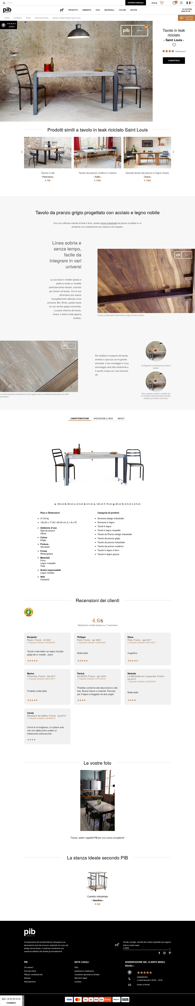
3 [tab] (14, 78)
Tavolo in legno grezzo (108, 554)
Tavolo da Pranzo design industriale (115, 534)
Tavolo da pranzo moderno (111, 546)
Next (149, 71)
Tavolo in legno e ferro (108, 550)
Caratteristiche (80, 418)
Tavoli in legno (104, 526)
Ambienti (86, 10)
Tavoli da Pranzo (42, 17)
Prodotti (73, 10)
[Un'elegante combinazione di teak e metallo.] (156, 351)
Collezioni (18, 17)
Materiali (109, 10)
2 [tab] (14, 65)
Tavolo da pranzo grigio (109, 538)
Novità (133, 10)
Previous (3, 71)
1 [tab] (14, 51)
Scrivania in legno (106, 522)
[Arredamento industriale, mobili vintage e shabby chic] (9, 10)
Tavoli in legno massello (109, 530)
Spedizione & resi (103, 418)
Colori (122, 10)
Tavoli (28, 17)
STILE (154, 3)
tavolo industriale (109, 223)
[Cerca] (4, 3)
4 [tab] (14, 92)
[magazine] (62, 10)
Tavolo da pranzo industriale (111, 542)
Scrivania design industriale (111, 518)
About (121, 418)
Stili (98, 10)
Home (7, 17)
